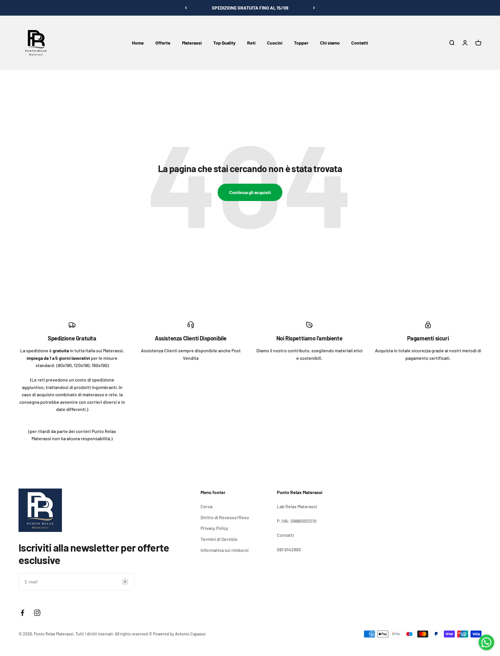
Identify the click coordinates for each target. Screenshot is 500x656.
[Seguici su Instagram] (37, 613)
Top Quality (224, 42)
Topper (301, 42)
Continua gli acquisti (250, 192)
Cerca (206, 506)
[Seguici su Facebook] (22, 613)
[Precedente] (186, 8)
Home (138, 42)
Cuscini (274, 42)
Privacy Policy (214, 528)
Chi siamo (330, 42)
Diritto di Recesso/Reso (225, 517)
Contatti (359, 42)
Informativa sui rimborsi (225, 550)
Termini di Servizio (219, 539)
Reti (251, 42)
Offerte (162, 42)
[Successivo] (314, 8)
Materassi (192, 42)
